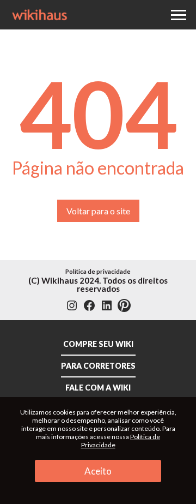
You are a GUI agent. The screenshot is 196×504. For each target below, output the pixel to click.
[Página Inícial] (40, 12)
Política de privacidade (98, 271)
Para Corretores (98, 365)
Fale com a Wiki (98, 387)
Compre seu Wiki (98, 344)
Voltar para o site (98, 211)
